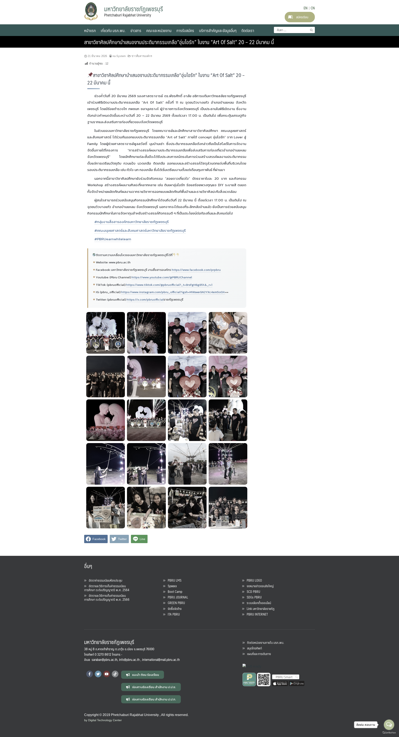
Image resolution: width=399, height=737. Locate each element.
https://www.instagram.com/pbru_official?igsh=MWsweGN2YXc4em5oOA (173, 292)
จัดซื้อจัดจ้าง (173, 608)
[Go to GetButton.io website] (389, 732)
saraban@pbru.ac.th (104, 659)
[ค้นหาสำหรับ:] (294, 30)
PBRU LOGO (253, 580)
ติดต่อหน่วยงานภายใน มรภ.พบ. (264, 642)
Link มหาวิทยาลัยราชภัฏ (259, 608)
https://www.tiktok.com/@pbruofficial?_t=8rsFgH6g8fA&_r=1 (169, 284)
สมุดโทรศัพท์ (253, 648)
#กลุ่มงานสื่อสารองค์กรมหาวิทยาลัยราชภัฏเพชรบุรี (131, 221)
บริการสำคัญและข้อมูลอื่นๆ (217, 30)
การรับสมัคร (185, 30)
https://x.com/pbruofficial (145, 299)
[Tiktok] (115, 674)
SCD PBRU (252, 591)
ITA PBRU (172, 614)
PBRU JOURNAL (176, 597)
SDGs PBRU (253, 597)
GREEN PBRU (175, 603)
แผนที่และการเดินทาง (258, 653)
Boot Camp (173, 591)
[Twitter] (98, 674)
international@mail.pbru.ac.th (161, 659)
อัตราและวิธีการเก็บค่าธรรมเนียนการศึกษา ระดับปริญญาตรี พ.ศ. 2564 (106, 588)
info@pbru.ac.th (129, 659)
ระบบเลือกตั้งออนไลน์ (257, 603)
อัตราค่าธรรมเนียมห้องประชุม (104, 580)
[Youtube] (106, 674)
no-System (119, 56)
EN (306, 8)
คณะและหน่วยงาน (158, 30)
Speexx (171, 586)
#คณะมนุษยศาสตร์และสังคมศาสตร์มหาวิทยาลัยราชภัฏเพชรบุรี (140, 230)
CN (313, 8)
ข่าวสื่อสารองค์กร (142, 56)
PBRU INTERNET (256, 614)
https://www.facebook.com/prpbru (196, 269)
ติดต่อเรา (247, 30)
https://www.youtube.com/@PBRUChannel (162, 277)
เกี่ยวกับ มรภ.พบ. (113, 30)
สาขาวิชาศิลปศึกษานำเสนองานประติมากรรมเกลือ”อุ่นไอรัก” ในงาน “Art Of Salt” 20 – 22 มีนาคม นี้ (179, 41)
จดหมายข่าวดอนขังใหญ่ (259, 586)
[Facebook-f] (89, 674)
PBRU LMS (173, 580)
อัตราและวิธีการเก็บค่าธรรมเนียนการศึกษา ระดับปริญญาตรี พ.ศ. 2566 (106, 597)
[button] (142, 675)
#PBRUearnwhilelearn (112, 239)
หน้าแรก (90, 30)
